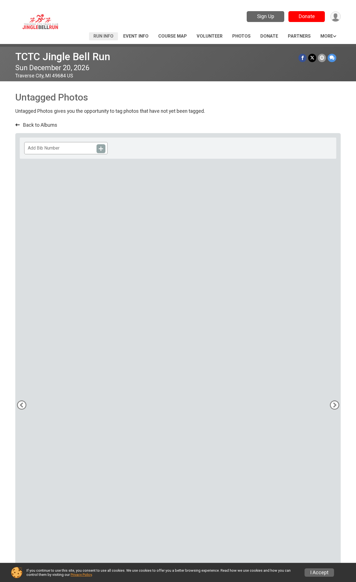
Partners (299, 36)
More (326, 36)
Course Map (172, 36)
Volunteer (209, 36)
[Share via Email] (322, 58)
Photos (241, 36)
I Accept (319, 572)
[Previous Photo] (21, 405)
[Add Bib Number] (101, 148)
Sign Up (265, 16)
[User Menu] (335, 16)
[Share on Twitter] (312, 58)
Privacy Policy (81, 575)
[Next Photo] (334, 405)
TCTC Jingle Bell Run (62, 57)
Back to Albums (39, 125)
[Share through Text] (332, 58)
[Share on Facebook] (302, 58)
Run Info (103, 36)
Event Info (136, 36)
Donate (307, 16)
